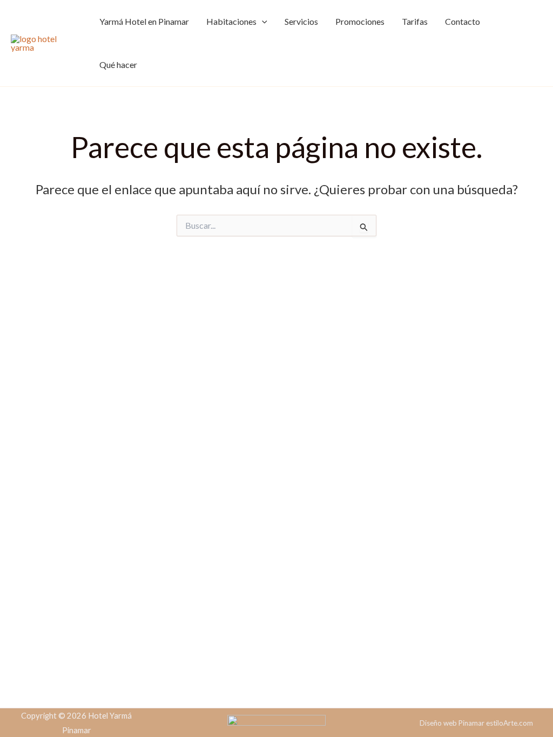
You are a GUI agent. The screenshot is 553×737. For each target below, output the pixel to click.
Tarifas (415, 21)
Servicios (301, 21)
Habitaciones (231, 21)
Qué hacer (118, 64)
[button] (262, 21)
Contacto (462, 21)
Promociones (360, 21)
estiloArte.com (509, 723)
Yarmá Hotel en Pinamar (144, 21)
